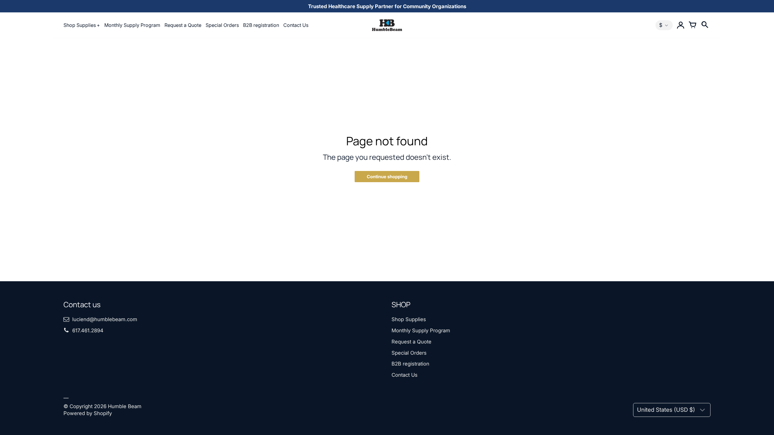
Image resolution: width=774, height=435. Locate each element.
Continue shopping (387, 176)
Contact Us (295, 25)
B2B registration (261, 25)
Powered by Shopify (87, 413)
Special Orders (222, 25)
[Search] (704, 25)
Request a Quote (182, 25)
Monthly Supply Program (132, 25)
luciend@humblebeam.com (104, 319)
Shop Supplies (79, 25)
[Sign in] (680, 25)
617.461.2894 (87, 330)
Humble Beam (124, 406)
